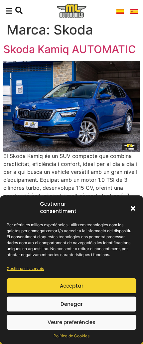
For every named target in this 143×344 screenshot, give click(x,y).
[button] (133, 207)
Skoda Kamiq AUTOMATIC (69, 49)
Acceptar (71, 285)
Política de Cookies (71, 335)
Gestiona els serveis (25, 268)
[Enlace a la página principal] (71, 11)
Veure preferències (71, 322)
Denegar (72, 304)
